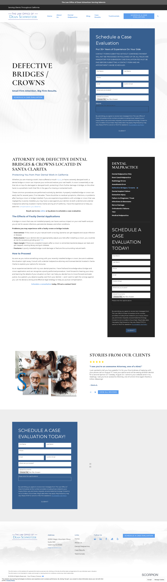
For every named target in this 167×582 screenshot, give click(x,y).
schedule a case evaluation (28, 97)
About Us (78, 543)
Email (98, 84)
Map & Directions (54, 548)
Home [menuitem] (49, 16)
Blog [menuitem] (88, 16)
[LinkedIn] (101, 539)
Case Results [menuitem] (98, 16)
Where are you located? (104, 90)
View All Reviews (108, 392)
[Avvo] (112, 539)
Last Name (127, 71)
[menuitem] (131, 174)
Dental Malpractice (82, 546)
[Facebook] (106, 539)
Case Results (80, 550)
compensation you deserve (30, 207)
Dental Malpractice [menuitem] (72, 16)
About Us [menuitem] (59, 16)
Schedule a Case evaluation (139, 16)
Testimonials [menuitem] (114, 16)
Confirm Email (128, 84)
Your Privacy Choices (34, 576)
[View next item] (95, 392)
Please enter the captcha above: (106, 105)
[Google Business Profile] (95, 539)
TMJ (41, 240)
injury (59, 180)
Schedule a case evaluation (139, 536)
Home (77, 539)
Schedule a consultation (41, 284)
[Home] (23, 16)
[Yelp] (117, 539)
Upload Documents (103, 96)
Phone (99, 77)
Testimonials (80, 554)
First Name (100, 71)
